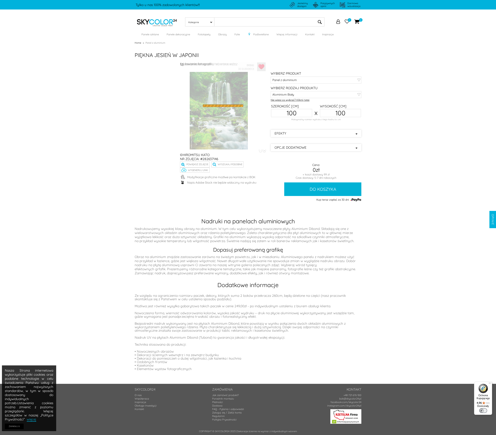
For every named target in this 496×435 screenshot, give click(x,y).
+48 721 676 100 (352, 395)
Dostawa (217, 405)
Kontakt (139, 409)
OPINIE (493, 219)
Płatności (217, 402)
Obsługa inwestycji (146, 405)
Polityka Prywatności (224, 419)
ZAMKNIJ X (14, 426)
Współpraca (142, 398)
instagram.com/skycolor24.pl (344, 405)
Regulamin (218, 416)
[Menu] (489, 384)
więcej (31, 419)
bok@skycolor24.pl (350, 398)
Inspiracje (140, 402)
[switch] (483, 410)
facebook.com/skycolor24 (346, 402)
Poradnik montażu (223, 398)
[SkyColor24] (157, 21)
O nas (138, 395)
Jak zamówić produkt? (225, 395)
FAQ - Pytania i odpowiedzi (228, 409)
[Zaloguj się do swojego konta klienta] (338, 22)
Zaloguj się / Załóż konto (227, 412)
